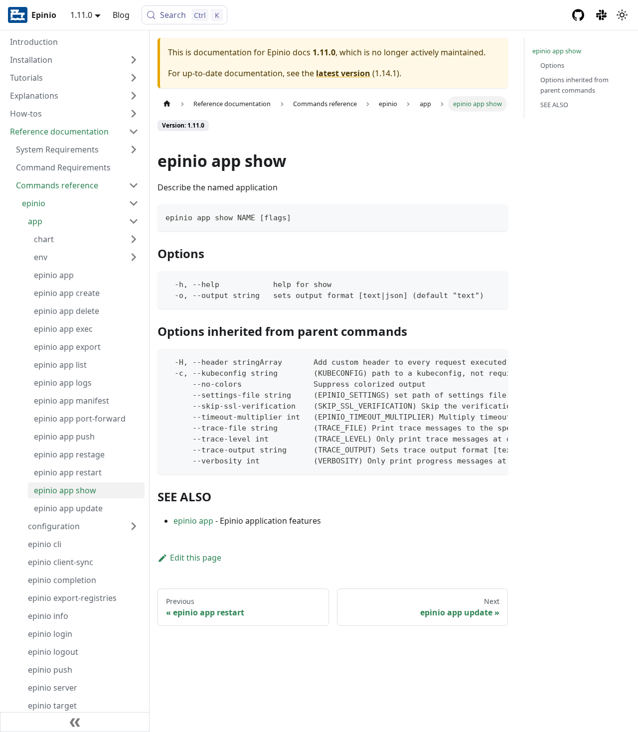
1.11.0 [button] (81, 14)
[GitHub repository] (578, 15)
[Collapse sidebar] (75, 722)
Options (552, 65)
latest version (343, 73)
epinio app (193, 520)
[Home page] (167, 104)
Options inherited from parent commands (574, 85)
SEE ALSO (554, 104)
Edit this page (195, 557)
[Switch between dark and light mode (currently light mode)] (622, 15)
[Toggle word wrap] (477, 361)
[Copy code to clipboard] (495, 216)
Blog (121, 14)
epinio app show (556, 50)
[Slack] (602, 15)
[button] (74, 60)
